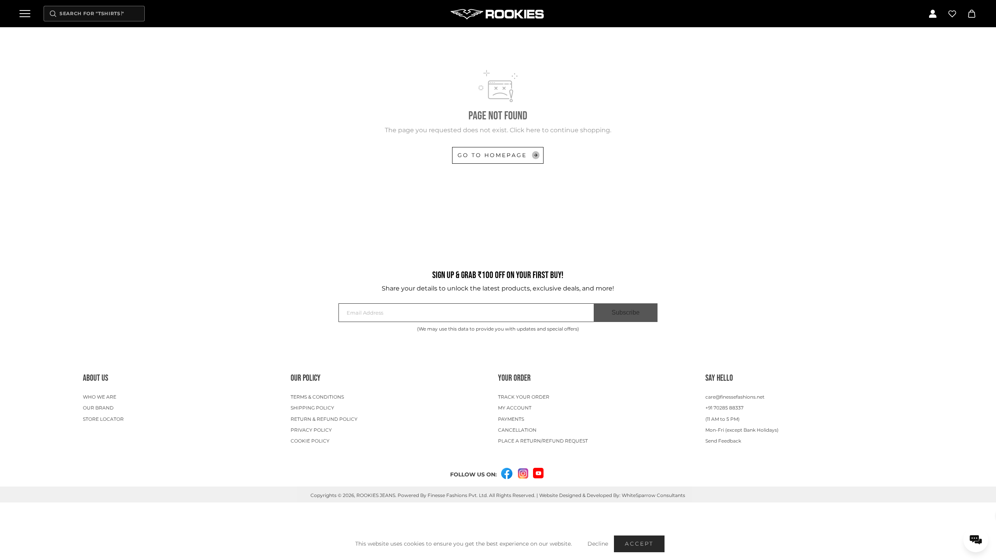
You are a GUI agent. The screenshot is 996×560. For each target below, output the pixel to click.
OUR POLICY (306, 378)
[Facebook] (506, 474)
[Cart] (971, 13)
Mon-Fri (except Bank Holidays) (742, 430)
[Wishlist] (952, 13)
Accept (639, 543)
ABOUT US (95, 378)
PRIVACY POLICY (311, 430)
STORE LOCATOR (103, 419)
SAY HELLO (719, 378)
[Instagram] (523, 474)
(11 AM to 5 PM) (722, 419)
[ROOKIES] (498, 13)
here (533, 130)
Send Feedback (723, 441)
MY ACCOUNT (514, 408)
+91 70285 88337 (724, 408)
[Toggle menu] (25, 13)
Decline (597, 543)
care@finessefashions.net (735, 397)
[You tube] (538, 473)
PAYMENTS (511, 419)
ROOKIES (367, 495)
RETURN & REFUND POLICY (324, 419)
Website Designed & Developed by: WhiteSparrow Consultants (612, 495)
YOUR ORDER (514, 378)
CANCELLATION (517, 430)
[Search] (52, 13)
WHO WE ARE (99, 397)
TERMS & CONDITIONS (317, 397)
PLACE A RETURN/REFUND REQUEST (543, 441)
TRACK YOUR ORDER (523, 397)
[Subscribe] (626, 312)
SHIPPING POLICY (312, 408)
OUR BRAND (98, 408)
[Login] (932, 13)
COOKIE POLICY (310, 441)
